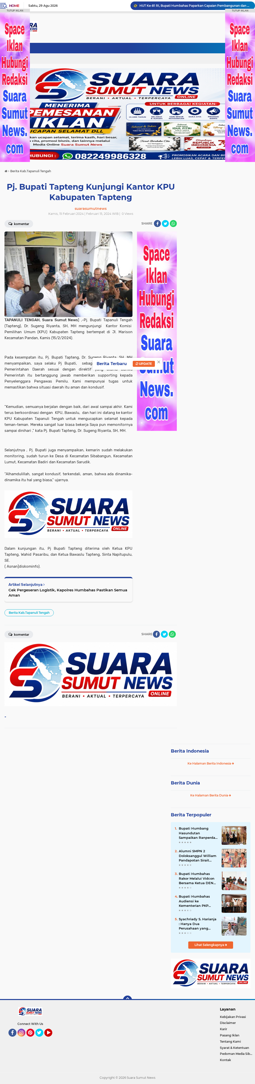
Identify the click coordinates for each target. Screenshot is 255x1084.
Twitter (41, 1039)
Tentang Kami (230, 1041)
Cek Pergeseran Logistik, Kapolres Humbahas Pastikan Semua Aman (67, 593)
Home (14, 5)
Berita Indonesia (190, 751)
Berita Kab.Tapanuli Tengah (29, 613)
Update (145, 364)
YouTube (51, 1039)
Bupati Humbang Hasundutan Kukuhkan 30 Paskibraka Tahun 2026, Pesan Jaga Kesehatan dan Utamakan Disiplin (195, 5)
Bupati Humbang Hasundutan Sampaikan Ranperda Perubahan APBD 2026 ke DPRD (198, 833)
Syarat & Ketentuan (234, 1048)
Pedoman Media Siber (236, 1054)
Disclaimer (228, 1023)
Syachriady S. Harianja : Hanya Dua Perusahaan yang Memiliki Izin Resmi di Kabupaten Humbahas (198, 923)
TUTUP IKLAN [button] (15, 10)
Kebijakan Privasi (233, 1017)
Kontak (225, 1060)
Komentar (21, 224)
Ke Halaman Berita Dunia (209, 795)
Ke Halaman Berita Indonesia (210, 763)
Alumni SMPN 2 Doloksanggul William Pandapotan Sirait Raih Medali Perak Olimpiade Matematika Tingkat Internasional (197, 855)
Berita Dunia (185, 783)
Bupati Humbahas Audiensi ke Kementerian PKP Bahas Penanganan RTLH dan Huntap (195, 901)
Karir (223, 1029)
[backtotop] (127, 1000)
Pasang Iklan (229, 1035)
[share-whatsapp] (173, 223)
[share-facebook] (157, 223)
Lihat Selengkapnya (209, 945)
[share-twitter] (165, 223)
